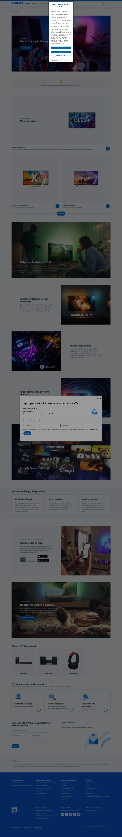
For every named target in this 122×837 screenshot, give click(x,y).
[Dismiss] (99, 398)
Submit (27, 433)
